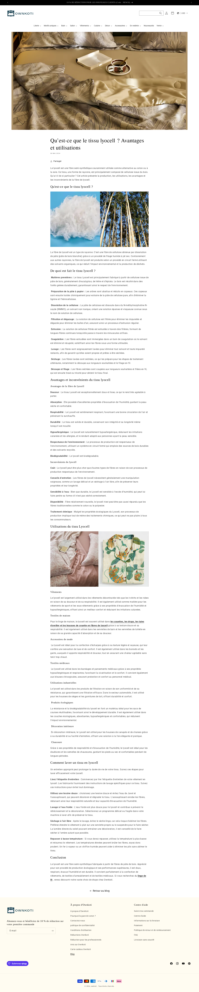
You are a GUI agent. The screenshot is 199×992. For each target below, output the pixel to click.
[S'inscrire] (52, 931)
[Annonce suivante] (191, 2)
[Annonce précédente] (8, 2)
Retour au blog (101, 890)
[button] (151, 13)
